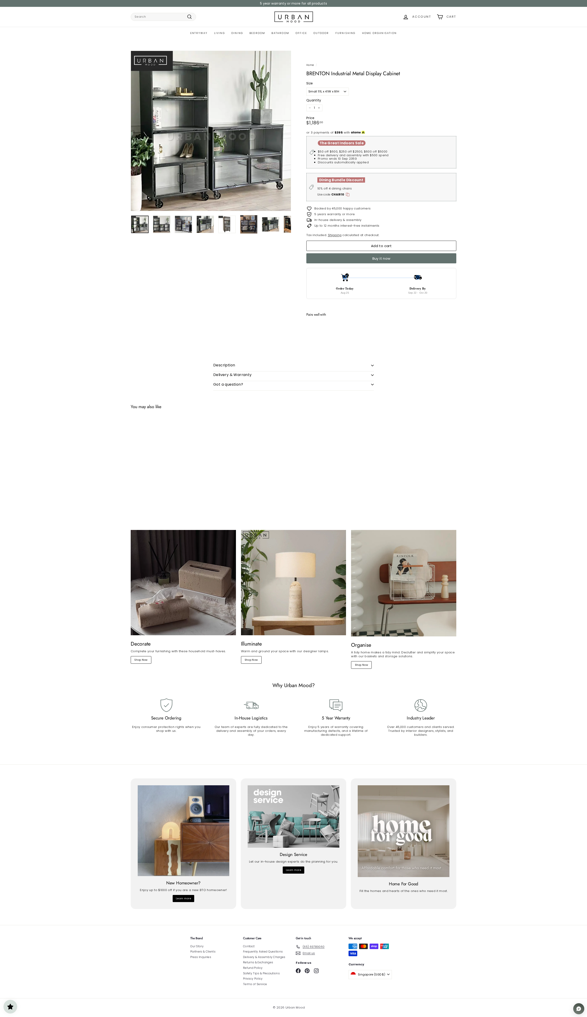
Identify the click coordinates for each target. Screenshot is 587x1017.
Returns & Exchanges (258, 962)
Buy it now (381, 258)
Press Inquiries (200, 957)
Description (224, 365)
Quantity (313, 100)
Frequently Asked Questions (263, 951)
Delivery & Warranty (232, 374)
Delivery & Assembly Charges (264, 957)
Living (219, 33)
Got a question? (228, 384)
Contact (249, 946)
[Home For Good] (403, 831)
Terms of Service (255, 984)
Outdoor (321, 33)
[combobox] (163, 17)
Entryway (199, 33)
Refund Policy (253, 968)
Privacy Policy (253, 979)
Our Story (197, 946)
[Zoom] (211, 131)
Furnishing (345, 33)
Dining (237, 33)
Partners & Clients (203, 951)
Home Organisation (379, 33)
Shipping (335, 235)
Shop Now (141, 660)
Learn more (183, 898)
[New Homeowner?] (183, 830)
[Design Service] (293, 816)
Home (310, 65)
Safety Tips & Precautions (261, 973)
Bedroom (257, 33)
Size (309, 83)
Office (301, 33)
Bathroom (280, 33)
